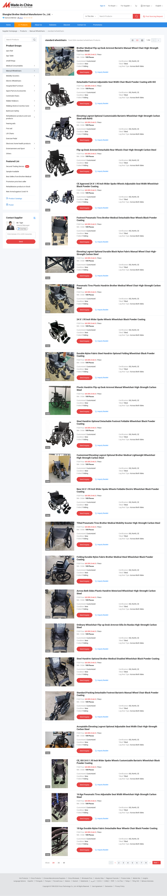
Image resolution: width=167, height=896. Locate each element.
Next (155, 862)
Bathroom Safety (12, 111)
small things (10, 61)
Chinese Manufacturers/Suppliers (54, 878)
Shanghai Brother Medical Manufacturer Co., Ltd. (26, 14)
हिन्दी (112, 881)
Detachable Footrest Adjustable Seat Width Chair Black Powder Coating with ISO (116, 82)
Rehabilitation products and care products (18, 117)
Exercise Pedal (11, 138)
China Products (36, 878)
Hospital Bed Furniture (14, 86)
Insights (145, 878)
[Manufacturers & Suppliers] (18, 5)
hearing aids (10, 123)
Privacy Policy (119, 886)
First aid (9, 128)
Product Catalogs (15, 198)
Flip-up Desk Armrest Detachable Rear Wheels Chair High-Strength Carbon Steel (116, 150)
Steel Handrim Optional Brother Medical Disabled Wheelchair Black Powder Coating (118, 658)
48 (64, 863)
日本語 (106, 881)
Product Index (125, 878)
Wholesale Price (87, 878)
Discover (67, 25)
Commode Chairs (12, 96)
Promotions (97, 25)
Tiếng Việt (135, 881)
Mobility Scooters (12, 76)
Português (39, 881)
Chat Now (23, 229)
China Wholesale (73, 878)
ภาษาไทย (120, 881)
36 (59, 863)
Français (48, 881)
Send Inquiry (84, 72)
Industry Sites (99, 878)
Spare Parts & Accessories (16, 91)
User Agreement (97, 886)
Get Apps (146, 6)
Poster (11, 205)
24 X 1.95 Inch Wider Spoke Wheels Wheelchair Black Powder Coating (111, 319)
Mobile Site (136, 878)
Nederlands (84, 881)
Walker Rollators (12, 101)
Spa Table (9, 56)
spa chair (9, 51)
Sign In (102, 6)
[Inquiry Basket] (136, 6)
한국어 (99, 881)
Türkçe (127, 881)
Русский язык (57, 881)
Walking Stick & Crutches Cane (17, 106)
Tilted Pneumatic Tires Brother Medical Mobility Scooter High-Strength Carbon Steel (118, 523)
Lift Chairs (10, 133)
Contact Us (81, 25)
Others (8, 153)
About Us (38, 25)
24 (53, 863)
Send (21, 241)
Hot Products (23, 878)
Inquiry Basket (102, 72)
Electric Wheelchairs (13, 81)
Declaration (109, 886)
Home (8, 25)
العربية (93, 881)
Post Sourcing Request (154, 16)
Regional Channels (112, 878)
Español (30, 881)
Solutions (52, 25)
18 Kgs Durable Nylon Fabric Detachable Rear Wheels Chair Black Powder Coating (117, 828)
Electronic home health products (18, 143)
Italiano (67, 881)
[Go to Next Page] (158, 40)
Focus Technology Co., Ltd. (68, 886)
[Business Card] (34, 217)
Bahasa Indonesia (147, 881)
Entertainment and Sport (15, 148)
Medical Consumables (14, 66)
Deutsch (75, 881)
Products (24, 25)
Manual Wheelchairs (13, 71)
